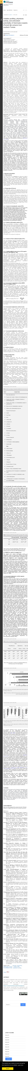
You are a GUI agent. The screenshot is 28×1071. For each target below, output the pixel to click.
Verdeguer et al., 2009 (10, 768)
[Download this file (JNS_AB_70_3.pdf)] (4, 35)
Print (26, 14)
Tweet (4, 972)
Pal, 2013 (13, 732)
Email (23, 14)
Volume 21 (15, 10)
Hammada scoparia (7, 966)
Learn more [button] (20, 1065)
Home (4, 10)
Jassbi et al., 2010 (15, 767)
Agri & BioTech (9, 10)
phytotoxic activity (17, 967)
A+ (23, 10)
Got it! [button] (7, 1068)
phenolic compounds (17, 965)
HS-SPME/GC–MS (7, 967)
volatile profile (16, 966)
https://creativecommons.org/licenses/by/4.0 (14, 985)
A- (26, 10)
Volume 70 (10, 14)
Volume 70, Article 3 (9, 35)
